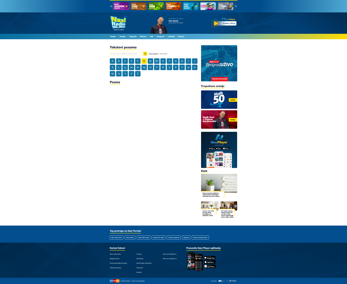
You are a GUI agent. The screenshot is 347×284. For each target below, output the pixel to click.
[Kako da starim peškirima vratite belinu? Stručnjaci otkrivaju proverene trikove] (219, 183)
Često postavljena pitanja (118, 263)
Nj (144, 67)
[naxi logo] (119, 23)
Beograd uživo (115, 258)
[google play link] (210, 258)
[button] (145, 54)
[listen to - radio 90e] (173, 6)
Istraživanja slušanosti (143, 263)
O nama (139, 254)
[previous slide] (111, 6)
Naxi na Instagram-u (170, 258)
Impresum (139, 268)
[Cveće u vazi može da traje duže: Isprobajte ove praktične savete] (210, 206)
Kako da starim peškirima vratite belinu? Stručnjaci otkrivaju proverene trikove (211, 194)
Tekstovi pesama (173, 237)
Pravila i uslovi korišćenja (138, 281)
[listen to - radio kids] (156, 6)
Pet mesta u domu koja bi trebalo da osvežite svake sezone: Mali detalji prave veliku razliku (227, 214)
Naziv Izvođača (153, 54)
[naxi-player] (219, 150)
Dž (156, 61)
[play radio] (224, 23)
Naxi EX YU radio (158, 237)
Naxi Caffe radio (143, 237)
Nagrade (186, 237)
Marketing (139, 258)
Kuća (204, 170)
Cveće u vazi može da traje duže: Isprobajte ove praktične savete (208, 213)
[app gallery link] (210, 266)
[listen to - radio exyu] (208, 6)
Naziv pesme (163, 54)
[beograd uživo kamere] (219, 63)
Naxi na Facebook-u (169, 254)
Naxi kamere (130, 237)
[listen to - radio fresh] (121, 6)
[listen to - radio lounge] (138, 6)
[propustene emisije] (219, 99)
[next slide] (236, 6)
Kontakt (139, 272)
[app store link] (210, 262)
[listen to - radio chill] (225, 6)
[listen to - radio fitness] (191, 6)
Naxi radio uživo (116, 237)
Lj (125, 67)
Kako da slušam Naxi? (200, 237)
